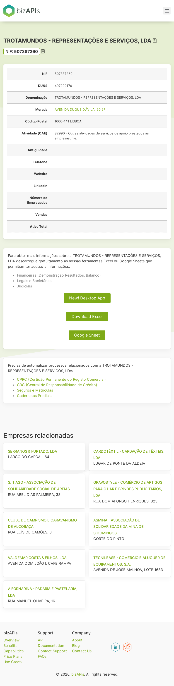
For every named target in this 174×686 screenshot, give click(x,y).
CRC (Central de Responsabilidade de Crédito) (57, 384)
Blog (76, 645)
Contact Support (52, 651)
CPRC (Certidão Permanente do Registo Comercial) (61, 379)
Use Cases (12, 662)
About (77, 640)
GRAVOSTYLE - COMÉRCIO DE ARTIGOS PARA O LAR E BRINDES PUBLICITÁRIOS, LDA (127, 489)
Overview (11, 640)
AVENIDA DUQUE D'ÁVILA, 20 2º (80, 109)
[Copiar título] (154, 40)
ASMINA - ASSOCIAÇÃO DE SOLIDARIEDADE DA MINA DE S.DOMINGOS (118, 526)
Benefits (10, 645)
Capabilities (13, 651)
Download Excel (87, 316)
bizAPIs (77, 674)
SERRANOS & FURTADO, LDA (32, 451)
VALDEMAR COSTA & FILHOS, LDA (37, 557)
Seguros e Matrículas (35, 390)
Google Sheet (87, 335)
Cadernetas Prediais (34, 395)
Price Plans (12, 656)
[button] (167, 10)
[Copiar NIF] (43, 51)
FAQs (42, 656)
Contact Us (82, 651)
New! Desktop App (87, 298)
